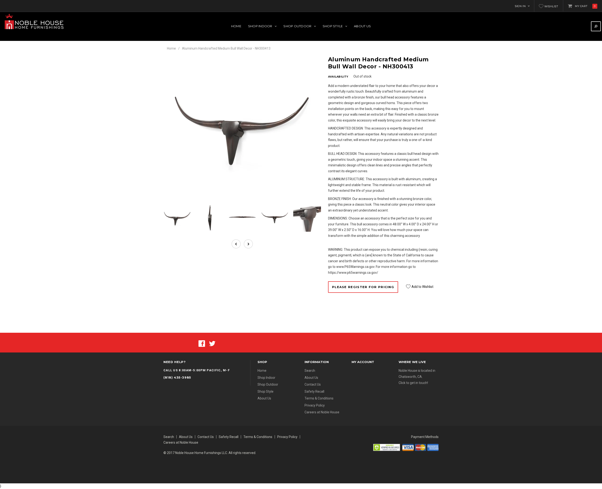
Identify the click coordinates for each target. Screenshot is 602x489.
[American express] (433, 447)
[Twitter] (212, 343)
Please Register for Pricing (363, 287)
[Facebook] (201, 343)
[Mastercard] (420, 447)
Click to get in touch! (413, 383)
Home (171, 48)
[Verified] (386, 447)
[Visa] (408, 447)
